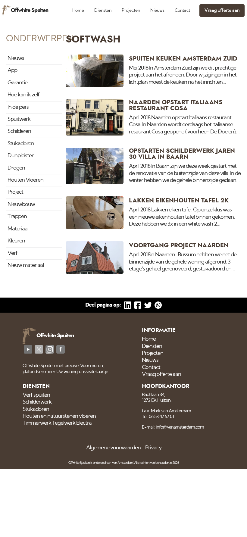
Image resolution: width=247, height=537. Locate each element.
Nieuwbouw (21, 204)
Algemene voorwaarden (113, 448)
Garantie (17, 83)
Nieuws (157, 10)
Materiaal (18, 229)
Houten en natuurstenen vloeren (59, 416)
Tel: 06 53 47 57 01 (158, 416)
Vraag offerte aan (222, 10)
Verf (12, 253)
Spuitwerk (19, 119)
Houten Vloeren (25, 180)
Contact (182, 10)
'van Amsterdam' (122, 462)
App (12, 70)
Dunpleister (20, 155)
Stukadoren (21, 143)
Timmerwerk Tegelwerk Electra (57, 423)
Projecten (131, 10)
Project (15, 192)
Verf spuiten (36, 395)
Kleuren (16, 241)
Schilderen (19, 131)
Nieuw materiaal (26, 265)
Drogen (16, 168)
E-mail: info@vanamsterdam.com (173, 427)
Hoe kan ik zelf (23, 95)
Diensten (102, 10)
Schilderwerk (37, 402)
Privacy (153, 448)
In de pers (18, 107)
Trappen (17, 216)
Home (78, 10)
